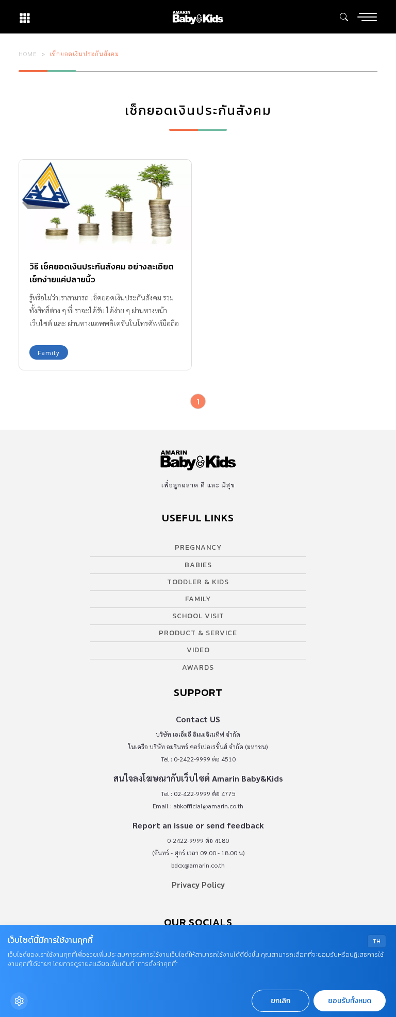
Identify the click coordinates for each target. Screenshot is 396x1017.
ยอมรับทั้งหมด (349, 1000)
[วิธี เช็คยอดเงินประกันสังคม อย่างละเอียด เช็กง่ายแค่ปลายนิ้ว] (105, 205)
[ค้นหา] (344, 17)
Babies (198, 565)
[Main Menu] (367, 17)
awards (198, 667)
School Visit (198, 616)
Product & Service (198, 633)
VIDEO (198, 650)
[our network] (25, 17)
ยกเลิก (280, 1000)
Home (28, 53)
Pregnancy (198, 547)
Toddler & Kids (198, 582)
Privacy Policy (198, 884)
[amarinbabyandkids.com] (197, 16)
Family (49, 352)
